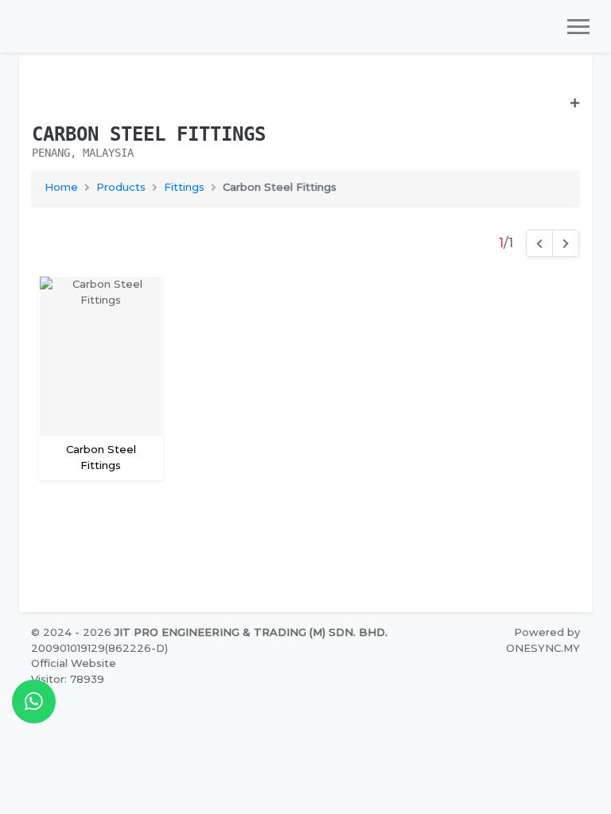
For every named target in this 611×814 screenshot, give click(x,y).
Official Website (73, 663)
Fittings (184, 186)
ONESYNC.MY (543, 648)
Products (121, 186)
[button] (305, 110)
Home (61, 186)
